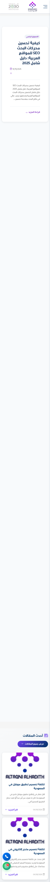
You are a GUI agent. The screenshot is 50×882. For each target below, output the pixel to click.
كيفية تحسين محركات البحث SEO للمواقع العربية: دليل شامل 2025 (28, 53)
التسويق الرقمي (32, 36)
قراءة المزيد (34, 112)
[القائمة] (45, 6)
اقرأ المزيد (13, 809)
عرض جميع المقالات (34, 744)
